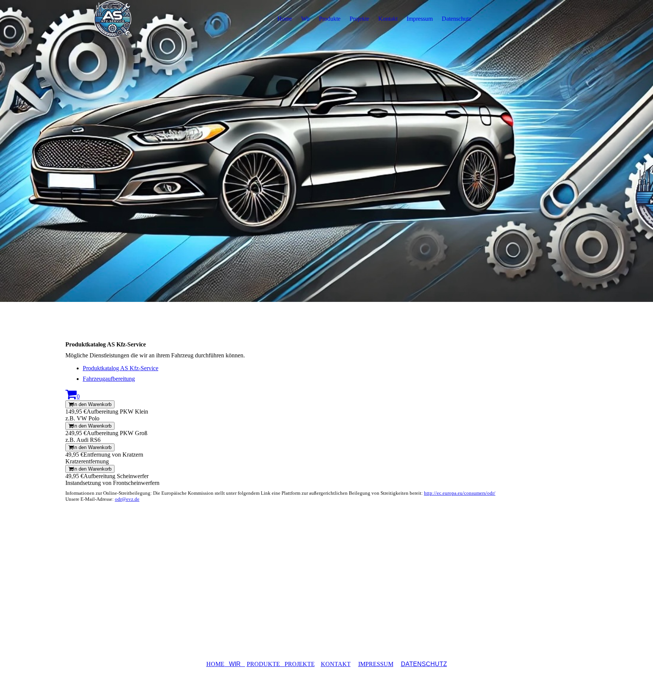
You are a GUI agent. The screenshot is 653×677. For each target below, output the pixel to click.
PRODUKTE (266, 664)
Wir (305, 18)
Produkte (329, 18)
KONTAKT (336, 664)
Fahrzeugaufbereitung (109, 378)
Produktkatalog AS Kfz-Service (120, 368)
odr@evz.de (127, 499)
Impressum (420, 18)
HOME (215, 664)
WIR (234, 664)
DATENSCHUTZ (424, 664)
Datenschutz (456, 18)
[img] (112, 19)
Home (284, 18)
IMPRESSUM (375, 664)
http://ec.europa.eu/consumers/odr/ (459, 493)
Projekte (359, 18)
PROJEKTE (300, 664)
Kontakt (388, 18)
